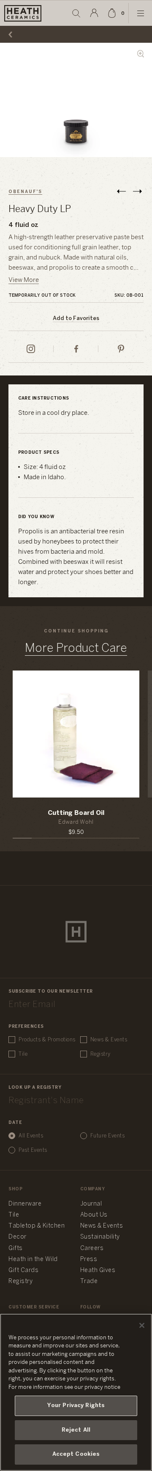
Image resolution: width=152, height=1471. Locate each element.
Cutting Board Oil (76, 813)
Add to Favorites (76, 318)
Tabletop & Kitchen (36, 1226)
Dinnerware (24, 1204)
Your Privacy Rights (76, 1405)
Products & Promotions (47, 1040)
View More (23, 280)
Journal (91, 1204)
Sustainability (100, 1237)
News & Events (109, 1040)
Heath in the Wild (33, 1259)
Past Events (33, 1150)
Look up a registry (34, 1088)
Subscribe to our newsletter (50, 992)
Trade (89, 1281)
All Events (31, 1136)
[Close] (142, 1325)
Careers (92, 1248)
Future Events (107, 1136)
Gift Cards (23, 1270)
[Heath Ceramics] (76, 931)
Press (89, 1259)
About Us (94, 1215)
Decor (17, 1237)
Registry (100, 1054)
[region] (76, 1392)
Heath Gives (98, 1270)
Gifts (15, 1248)
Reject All (76, 1430)
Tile (23, 1054)
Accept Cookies (76, 1454)
